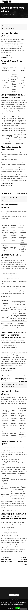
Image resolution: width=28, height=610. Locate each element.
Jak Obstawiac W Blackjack (7, 275)
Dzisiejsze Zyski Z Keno (6, 57)
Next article (23, 191)
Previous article (5, 191)
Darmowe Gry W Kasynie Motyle (8, 368)
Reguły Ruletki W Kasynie (7, 296)
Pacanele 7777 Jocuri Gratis (7, 527)
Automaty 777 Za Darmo (6, 185)
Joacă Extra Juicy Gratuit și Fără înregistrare (11, 529)
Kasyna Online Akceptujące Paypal (9, 159)
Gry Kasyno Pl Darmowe (6, 370)
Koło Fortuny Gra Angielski (7, 183)
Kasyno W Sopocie (5, 55)
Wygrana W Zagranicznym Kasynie (9, 273)
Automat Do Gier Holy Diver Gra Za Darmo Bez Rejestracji (21, 380)
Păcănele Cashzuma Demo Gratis (8, 510)
